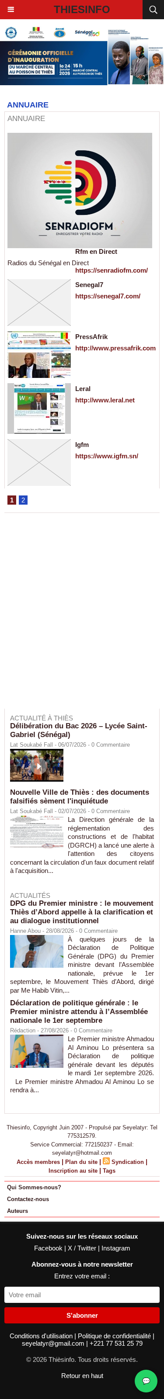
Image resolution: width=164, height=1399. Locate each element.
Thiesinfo (82, 9)
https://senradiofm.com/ (111, 270)
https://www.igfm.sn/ (106, 456)
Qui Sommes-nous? (34, 1187)
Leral (83, 388)
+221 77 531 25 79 (116, 1343)
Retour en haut (82, 1375)
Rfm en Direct (96, 251)
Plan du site (81, 1162)
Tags (109, 1170)
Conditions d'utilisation (42, 1336)
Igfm (82, 444)
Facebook (49, 1248)
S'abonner (82, 1315)
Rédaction (22, 1030)
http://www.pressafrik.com (115, 348)
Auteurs (17, 1211)
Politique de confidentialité (115, 1336)
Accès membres (38, 1162)
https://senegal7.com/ (107, 296)
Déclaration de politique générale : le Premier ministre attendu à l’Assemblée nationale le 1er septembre (79, 1012)
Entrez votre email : (82, 1276)
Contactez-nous (28, 1199)
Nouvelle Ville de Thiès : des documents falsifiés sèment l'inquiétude (79, 796)
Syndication (128, 1162)
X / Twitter (83, 1248)
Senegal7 (89, 284)
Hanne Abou (25, 931)
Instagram (115, 1248)
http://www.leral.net (105, 400)
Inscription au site (73, 1170)
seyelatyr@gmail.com (54, 1343)
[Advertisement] (77, 617)
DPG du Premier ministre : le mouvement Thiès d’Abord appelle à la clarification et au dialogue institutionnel (82, 912)
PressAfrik (91, 336)
